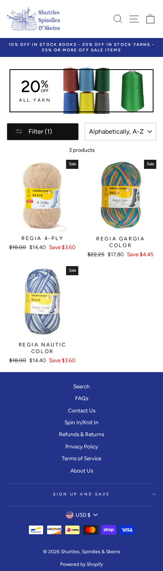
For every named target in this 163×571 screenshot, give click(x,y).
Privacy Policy (81, 446)
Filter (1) (39, 131)
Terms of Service (81, 458)
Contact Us (81, 410)
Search (81, 386)
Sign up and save (81, 494)
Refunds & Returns (81, 434)
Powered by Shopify (81, 564)
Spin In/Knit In (81, 422)
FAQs (81, 398)
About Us (81, 470)
